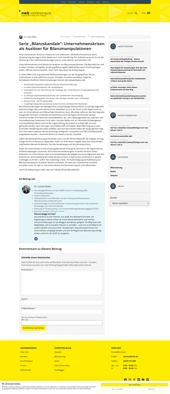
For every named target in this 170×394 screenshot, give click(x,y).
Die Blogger (59, 370)
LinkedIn (60, 211)
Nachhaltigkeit (26, 361)
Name (24, 299)
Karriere (23, 356)
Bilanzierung (59, 356)
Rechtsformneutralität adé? (121, 136)
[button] (148, 13)
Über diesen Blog (61, 365)
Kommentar (27, 270)
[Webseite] (36, 238)
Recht (56, 361)
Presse (23, 365)
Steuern (57, 352)
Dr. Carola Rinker (42, 186)
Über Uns (24, 352)
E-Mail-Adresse (28, 308)
